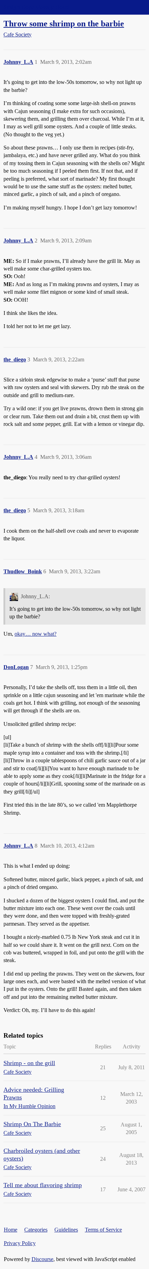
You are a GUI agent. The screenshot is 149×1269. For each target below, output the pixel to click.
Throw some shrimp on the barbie (63, 23)
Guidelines (66, 1230)
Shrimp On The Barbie (32, 1124)
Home (10, 1230)
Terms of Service (103, 1230)
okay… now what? (35, 634)
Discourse (42, 1259)
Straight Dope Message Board (36, 7)
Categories (35, 1230)
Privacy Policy (20, 1243)
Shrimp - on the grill (29, 1063)
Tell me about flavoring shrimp (42, 1185)
